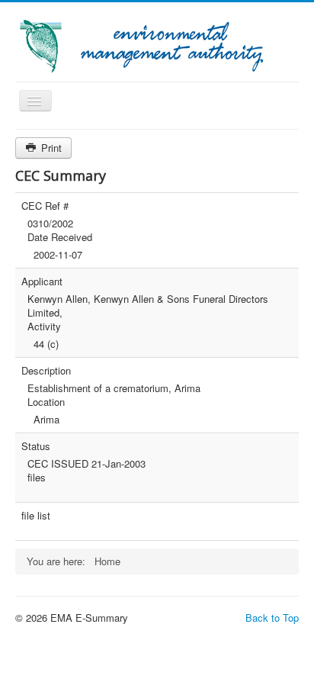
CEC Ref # (45, 206)
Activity (44, 326)
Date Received (59, 237)
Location (46, 402)
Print (50, 147)
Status (35, 446)
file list (35, 516)
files (36, 477)
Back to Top (272, 617)
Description (46, 371)
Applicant (41, 281)
